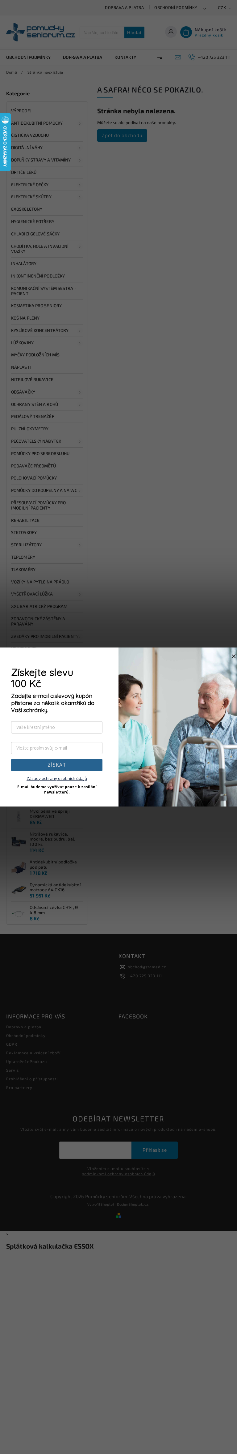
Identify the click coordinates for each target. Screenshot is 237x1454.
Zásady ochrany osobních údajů (57, 778)
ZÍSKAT (57, 765)
